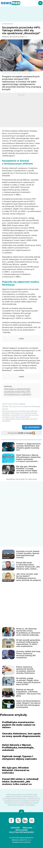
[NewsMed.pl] (3, 24)
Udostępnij (33, 427)
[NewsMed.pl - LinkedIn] (25, 820)
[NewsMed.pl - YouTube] (31, 820)
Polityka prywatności (21, 832)
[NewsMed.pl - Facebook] (11, 820)
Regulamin (22, 830)
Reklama (27, 828)
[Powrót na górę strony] (21, 812)
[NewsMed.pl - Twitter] (18, 820)
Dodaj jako (20, 433)
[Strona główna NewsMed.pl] (10, 3)
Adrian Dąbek (19, 404)
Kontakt (15, 828)
